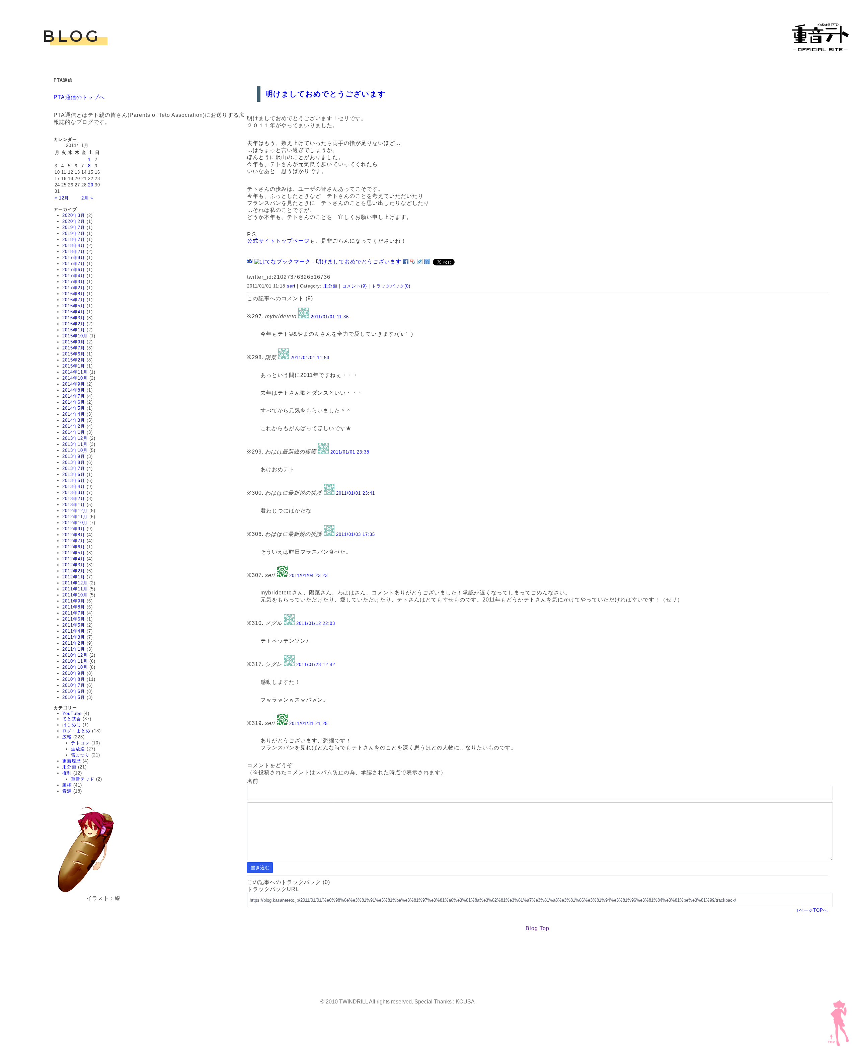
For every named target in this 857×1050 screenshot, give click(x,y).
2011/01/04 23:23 (308, 575)
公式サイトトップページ (278, 241)
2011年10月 (75, 594)
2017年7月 (73, 263)
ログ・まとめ (76, 730)
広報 (67, 736)
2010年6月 (73, 691)
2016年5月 (73, 305)
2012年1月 (73, 576)
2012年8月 (73, 534)
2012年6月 (73, 546)
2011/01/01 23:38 (349, 452)
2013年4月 (73, 486)
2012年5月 (73, 552)
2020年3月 (73, 215)
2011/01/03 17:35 (355, 534)
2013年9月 (73, 456)
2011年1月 (73, 649)
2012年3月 (73, 564)
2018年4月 (73, 245)
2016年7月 (73, 299)
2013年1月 (73, 504)
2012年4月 (73, 558)
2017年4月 (73, 275)
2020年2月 (73, 221)
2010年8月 (73, 679)
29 (90, 184)
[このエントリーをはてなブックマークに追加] (249, 261)
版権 (67, 785)
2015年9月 (73, 341)
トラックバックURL (273, 889)
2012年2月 (73, 570)
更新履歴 (71, 760)
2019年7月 (73, 227)
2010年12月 (75, 655)
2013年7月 (73, 468)
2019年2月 (73, 233)
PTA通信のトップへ (79, 97)
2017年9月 (73, 257)
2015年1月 (73, 366)
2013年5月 (73, 480)
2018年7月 (73, 239)
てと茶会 (71, 718)
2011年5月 (73, 625)
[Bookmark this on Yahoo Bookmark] (412, 261)
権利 (67, 773)
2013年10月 (75, 450)
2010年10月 (75, 667)
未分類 (69, 767)
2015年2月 (73, 359)
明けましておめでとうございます (325, 94)
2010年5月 (73, 697)
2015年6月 (73, 353)
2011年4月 (73, 631)
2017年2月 (73, 287)
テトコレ (80, 742)
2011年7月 (73, 613)
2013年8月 (73, 462)
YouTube (72, 713)
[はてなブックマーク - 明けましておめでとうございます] (327, 261)
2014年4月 (73, 414)
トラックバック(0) (391, 286)
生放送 (78, 748)
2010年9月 (73, 673)
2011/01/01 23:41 (355, 493)
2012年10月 (75, 522)
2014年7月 (73, 396)
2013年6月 (73, 474)
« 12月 (62, 197)
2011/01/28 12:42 (315, 664)
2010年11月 (75, 661)
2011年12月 (75, 582)
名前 (252, 781)
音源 (67, 791)
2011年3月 (73, 637)
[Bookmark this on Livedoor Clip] (419, 261)
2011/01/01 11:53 (310, 357)
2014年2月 (73, 426)
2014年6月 (73, 402)
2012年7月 (73, 540)
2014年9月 (73, 384)
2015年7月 (73, 347)
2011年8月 (73, 607)
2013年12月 (75, 438)
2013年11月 (75, 444)
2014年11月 (75, 372)
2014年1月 (73, 432)
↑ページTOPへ (812, 910)
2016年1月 (73, 329)
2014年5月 (73, 408)
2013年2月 (73, 498)
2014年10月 (75, 378)
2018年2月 (73, 251)
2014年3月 (73, 420)
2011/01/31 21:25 (308, 723)
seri (291, 286)
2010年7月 (73, 685)
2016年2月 (73, 323)
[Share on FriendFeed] (427, 261)
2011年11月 (75, 588)
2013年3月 (73, 492)
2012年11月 (75, 516)
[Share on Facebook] (405, 261)
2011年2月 (73, 643)
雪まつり (80, 754)
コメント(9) (354, 286)
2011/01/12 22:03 (315, 623)
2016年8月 (73, 293)
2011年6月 (73, 619)
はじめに (71, 724)
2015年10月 (75, 335)
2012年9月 (73, 528)
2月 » (87, 197)
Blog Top (537, 928)
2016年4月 (73, 311)
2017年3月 (73, 281)
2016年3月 (73, 317)
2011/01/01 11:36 (330, 316)
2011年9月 (73, 600)
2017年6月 (73, 269)
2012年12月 (75, 510)
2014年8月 (73, 390)
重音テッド (82, 779)
